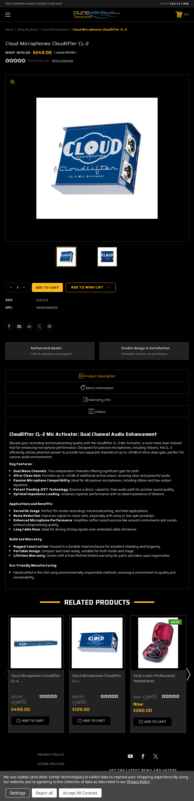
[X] (39, 326)
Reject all (44, 793)
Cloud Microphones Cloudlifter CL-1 (96, 678)
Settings (18, 793)
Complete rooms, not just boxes (144, 354)
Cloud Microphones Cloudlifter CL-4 (35, 678)
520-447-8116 (179, 4)
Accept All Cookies (80, 793)
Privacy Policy (51, 754)
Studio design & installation (145, 348)
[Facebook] (9, 326)
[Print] (29, 326)
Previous (5, 674)
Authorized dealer (46, 348)
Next (188, 674)
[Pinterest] (49, 326)
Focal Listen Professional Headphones (154, 678)
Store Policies (51, 763)
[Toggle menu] (23, 14)
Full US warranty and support (51, 354)
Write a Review (62, 60)
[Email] (19, 326)
